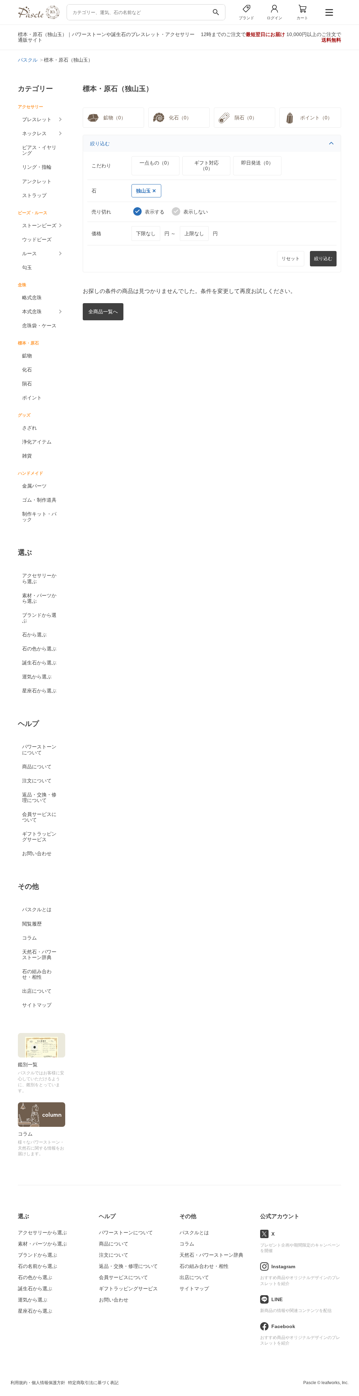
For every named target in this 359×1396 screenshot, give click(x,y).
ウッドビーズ (37, 239)
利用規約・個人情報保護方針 (38, 1382)
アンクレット (37, 181)
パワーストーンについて (39, 749)
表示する (154, 212)
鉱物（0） (114, 117)
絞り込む (100, 143)
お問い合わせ (37, 853)
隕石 (27, 383)
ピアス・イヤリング (39, 150)
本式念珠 (32, 311)
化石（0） (180, 117)
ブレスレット (37, 119)
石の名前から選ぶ (37, 1266)
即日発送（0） (257, 163)
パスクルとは (37, 909)
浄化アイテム (37, 442)
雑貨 (27, 456)
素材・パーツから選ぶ (39, 598)
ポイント (32, 397)
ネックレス (34, 133)
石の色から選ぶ (39, 648)
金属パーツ (34, 486)
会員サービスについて (39, 817)
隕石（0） (246, 117)
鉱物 (27, 355)
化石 (27, 369)
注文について (37, 780)
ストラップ (34, 195)
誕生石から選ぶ (39, 662)
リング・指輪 (37, 167)
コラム (29, 938)
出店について (37, 991)
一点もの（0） (156, 163)
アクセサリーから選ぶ (39, 578)
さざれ (29, 428)
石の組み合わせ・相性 (37, 974)
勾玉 (27, 267)
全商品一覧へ (103, 311)
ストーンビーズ (39, 225)
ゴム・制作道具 (39, 500)
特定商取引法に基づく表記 (93, 1382)
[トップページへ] (38, 17)
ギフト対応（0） (206, 165)
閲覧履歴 (32, 924)
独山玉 (143, 191)
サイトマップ (37, 1005)
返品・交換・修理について (39, 797)
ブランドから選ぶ (39, 617)
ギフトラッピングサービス (39, 836)
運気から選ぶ (37, 676)
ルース (29, 253)
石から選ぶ (34, 634)
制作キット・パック (39, 516)
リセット (291, 258)
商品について (37, 766)
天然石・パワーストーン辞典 (39, 954)
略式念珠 (32, 297)
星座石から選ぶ (39, 690)
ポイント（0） (316, 117)
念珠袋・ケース (39, 325)
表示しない (195, 212)
